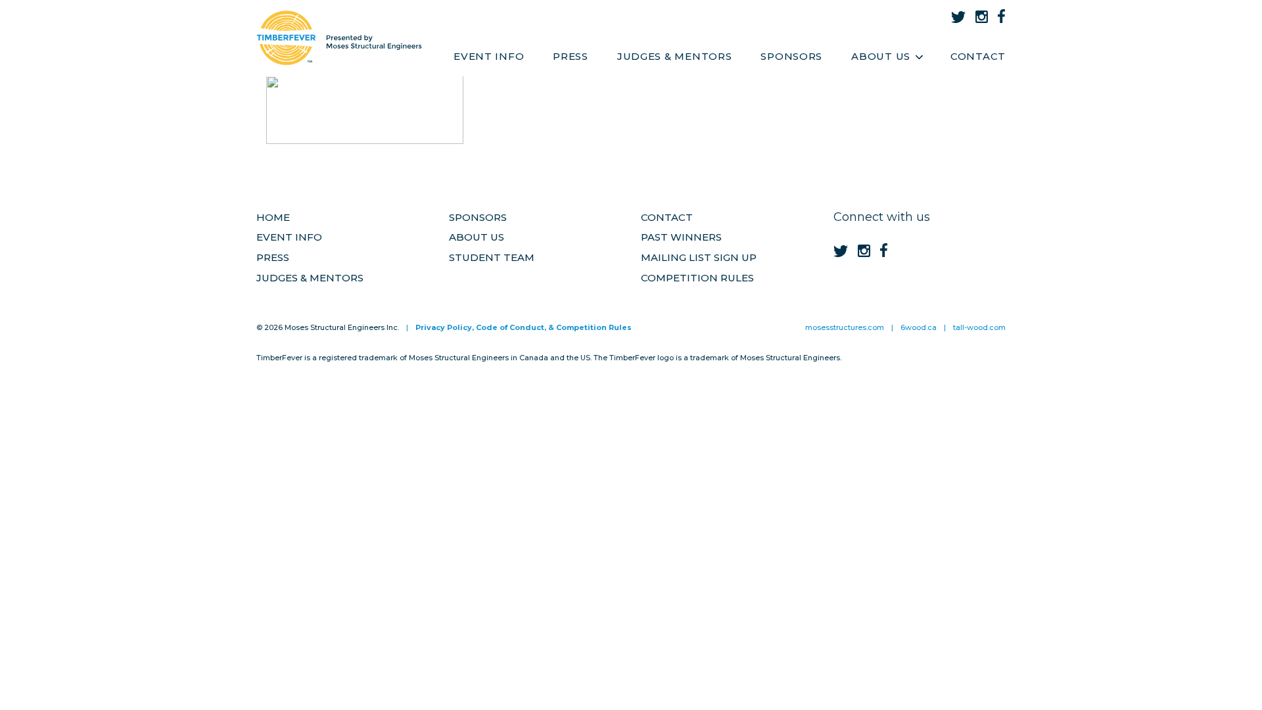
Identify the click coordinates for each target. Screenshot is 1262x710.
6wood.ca (918, 327)
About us (476, 237)
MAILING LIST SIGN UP (699, 257)
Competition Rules (697, 278)
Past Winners (681, 237)
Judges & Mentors (674, 56)
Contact (978, 56)
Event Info (489, 56)
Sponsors (791, 56)
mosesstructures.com (844, 327)
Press (570, 56)
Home (273, 217)
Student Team (491, 257)
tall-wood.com (979, 327)
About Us (880, 56)
